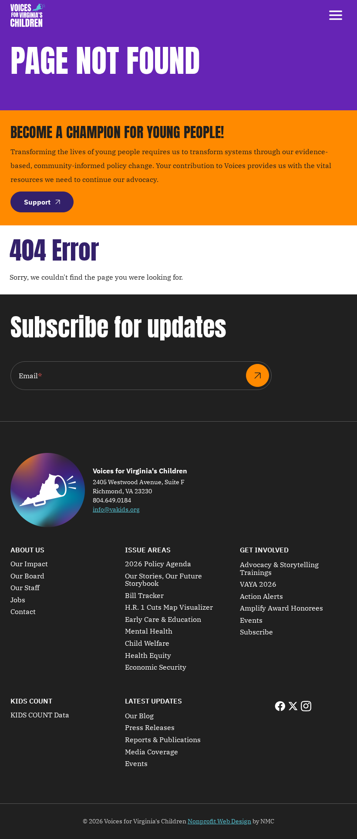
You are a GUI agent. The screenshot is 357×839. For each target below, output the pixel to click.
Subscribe (256, 632)
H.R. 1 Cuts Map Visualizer (169, 607)
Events (251, 620)
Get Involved (264, 549)
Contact (23, 612)
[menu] (336, 15)
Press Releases (150, 728)
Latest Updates (153, 701)
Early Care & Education (163, 620)
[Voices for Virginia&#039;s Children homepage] (27, 15)
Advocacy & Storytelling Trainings (279, 568)
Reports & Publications (163, 740)
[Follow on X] (293, 706)
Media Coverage (151, 752)
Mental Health (148, 631)
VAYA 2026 (258, 584)
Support (37, 202)
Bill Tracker (144, 596)
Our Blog (139, 716)
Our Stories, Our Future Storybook (163, 580)
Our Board (27, 576)
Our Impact (29, 564)
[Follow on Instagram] (306, 706)
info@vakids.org (116, 509)
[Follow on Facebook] (280, 706)
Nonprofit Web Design (219, 821)
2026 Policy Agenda (158, 564)
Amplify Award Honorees (281, 608)
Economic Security (155, 667)
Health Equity (148, 656)
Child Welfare (147, 643)
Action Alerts (261, 597)
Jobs (17, 600)
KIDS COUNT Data (39, 715)
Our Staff (24, 588)
